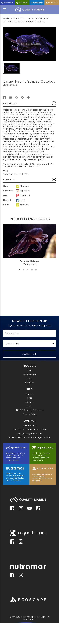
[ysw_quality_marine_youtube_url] (29, 509)
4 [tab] (32, 269)
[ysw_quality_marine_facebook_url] (12, 509)
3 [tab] (27, 269)
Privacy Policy (30, 414)
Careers (29, 394)
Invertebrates (29, 374)
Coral (29, 378)
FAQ (29, 398)
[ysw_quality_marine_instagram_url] (21, 509)
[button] (29, 104)
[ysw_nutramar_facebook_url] (12, 575)
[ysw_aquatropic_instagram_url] (21, 542)
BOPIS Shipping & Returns (29, 410)
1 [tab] (19, 269)
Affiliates (29, 402)
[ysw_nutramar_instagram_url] (21, 575)
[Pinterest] (28, 97)
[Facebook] (4, 97)
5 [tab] (36, 269)
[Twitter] (22, 97)
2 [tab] (23, 269)
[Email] (10, 97)
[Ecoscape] (24, 600)
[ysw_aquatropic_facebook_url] (12, 542)
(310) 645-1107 (30, 425)
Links (29, 406)
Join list (30, 354)
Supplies (29, 382)
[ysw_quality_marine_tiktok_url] (38, 509)
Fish (29, 370)
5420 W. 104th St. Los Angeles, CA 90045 (29, 437)
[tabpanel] (28, 246)
